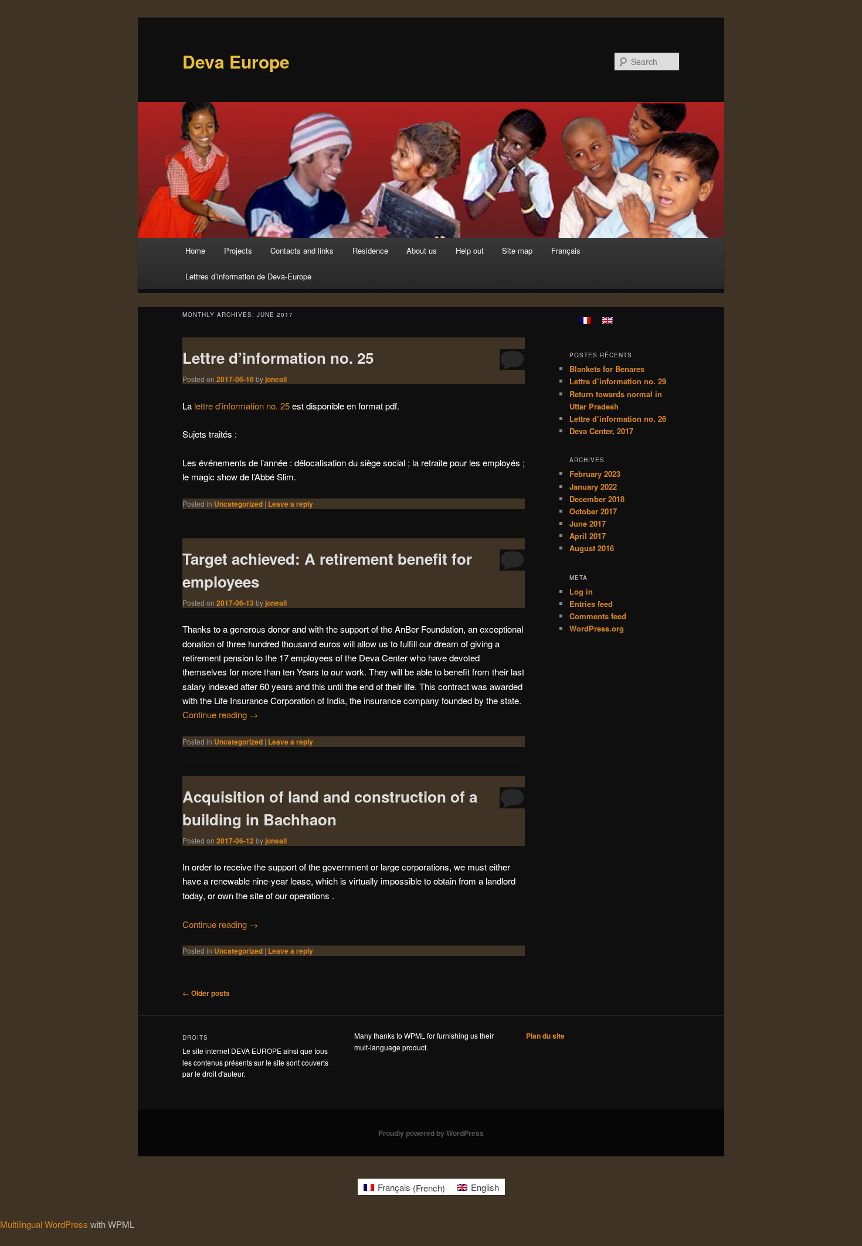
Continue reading (220, 714)
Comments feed (597, 616)
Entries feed (591, 603)
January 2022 (593, 486)
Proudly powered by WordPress (431, 1133)
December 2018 (597, 498)
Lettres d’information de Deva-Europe (248, 276)
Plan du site (545, 1035)
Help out (470, 250)
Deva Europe (236, 61)
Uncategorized (238, 504)
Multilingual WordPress (44, 1224)
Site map (517, 250)
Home (195, 250)
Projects (238, 250)
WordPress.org (596, 628)
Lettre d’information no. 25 (278, 357)
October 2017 (593, 511)
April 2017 (587, 535)
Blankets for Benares (606, 368)
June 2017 (587, 523)
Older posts (206, 993)
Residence (370, 250)
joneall (276, 379)
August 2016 (591, 548)
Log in (581, 591)
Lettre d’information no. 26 (617, 418)
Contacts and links (302, 250)
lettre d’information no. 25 (243, 406)
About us (421, 250)
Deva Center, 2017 (601, 430)
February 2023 (594, 473)
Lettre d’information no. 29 (617, 381)
